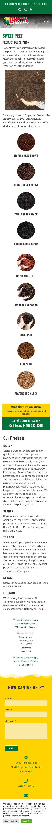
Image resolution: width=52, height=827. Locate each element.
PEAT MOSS (26, 364)
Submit (11, 748)
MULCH (7, 445)
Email (8, 709)
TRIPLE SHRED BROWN (26, 155)
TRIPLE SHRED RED (26, 276)
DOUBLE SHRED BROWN (26, 185)
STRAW (7, 578)
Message (10, 721)
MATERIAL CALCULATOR (19, 3)
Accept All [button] (26, 821)
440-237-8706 (40, 3)
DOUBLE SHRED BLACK (26, 244)
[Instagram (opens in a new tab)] (26, 9)
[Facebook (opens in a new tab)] (20, 9)
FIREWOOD (10, 593)
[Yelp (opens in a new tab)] (31, 9)
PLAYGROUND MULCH (26, 393)
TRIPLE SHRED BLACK (26, 214)
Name (9, 698)
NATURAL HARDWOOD (26, 305)
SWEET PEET (26, 335)
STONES (8, 511)
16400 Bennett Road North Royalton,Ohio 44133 (26, 767)
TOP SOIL (9, 537)
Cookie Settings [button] (11, 821)
